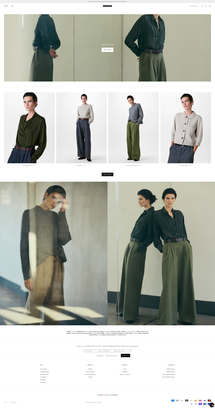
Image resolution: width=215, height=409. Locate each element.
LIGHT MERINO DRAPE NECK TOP (27, 165)
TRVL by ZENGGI (90, 371)
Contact (124, 369)
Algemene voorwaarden (125, 374)
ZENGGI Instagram (171, 369)
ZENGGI (6, 6)
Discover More (107, 50)
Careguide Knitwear (44, 374)
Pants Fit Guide (43, 369)
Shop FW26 (107, 174)
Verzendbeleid (43, 377)
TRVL (12, 6)
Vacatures (90, 377)
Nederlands (13, 402)
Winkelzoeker (43, 382)
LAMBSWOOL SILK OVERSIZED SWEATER (132, 165)
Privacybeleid (125, 371)
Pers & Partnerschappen (90, 374)
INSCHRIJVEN (125, 355)
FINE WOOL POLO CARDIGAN (184, 165)
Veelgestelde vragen (44, 371)
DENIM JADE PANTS (79, 165)
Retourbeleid (43, 379)
